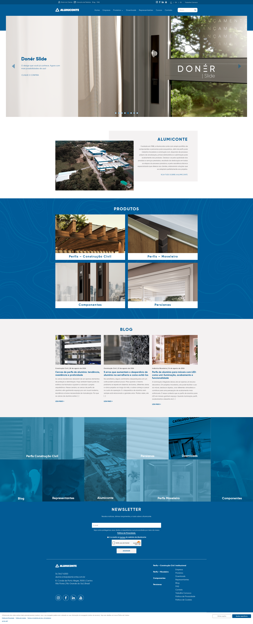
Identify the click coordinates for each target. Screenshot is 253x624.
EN (176, 2)
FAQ (98, 2)
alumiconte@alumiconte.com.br (70, 577)
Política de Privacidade (185, 596)
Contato (168, 10)
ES (181, 2)
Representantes (146, 10)
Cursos (159, 10)
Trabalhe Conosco (191, 2)
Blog (93, 2)
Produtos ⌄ (118, 10)
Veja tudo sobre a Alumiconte (174, 175)
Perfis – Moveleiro (161, 572)
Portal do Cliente (66, 2)
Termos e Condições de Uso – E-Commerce (39, 618)
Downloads (131, 10)
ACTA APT (5, 621)
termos (122, 537)
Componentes (159, 578)
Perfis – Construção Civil (164, 565)
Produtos (179, 573)
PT (171, 2)
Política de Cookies (183, 600)
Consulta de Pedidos (83, 2)
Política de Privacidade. (126, 533)
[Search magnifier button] (195, 10)
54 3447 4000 (61, 574)
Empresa (106, 10)
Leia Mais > (59, 401)
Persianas (157, 584)
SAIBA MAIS (26, 80)
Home (97, 10)
